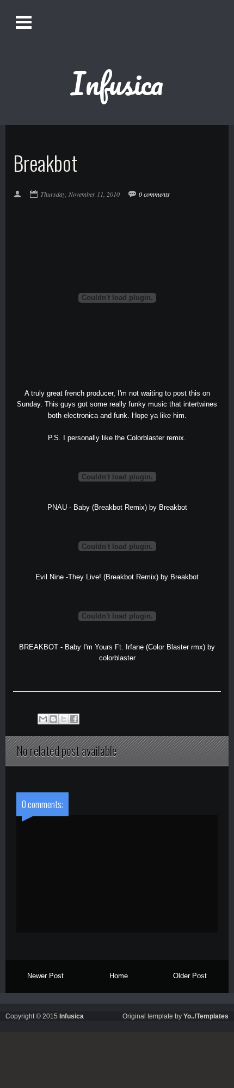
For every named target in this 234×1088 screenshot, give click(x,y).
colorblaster (117, 658)
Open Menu (24, 22)
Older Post (190, 976)
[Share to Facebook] (74, 719)
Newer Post (45, 976)
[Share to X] (63, 719)
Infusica (117, 83)
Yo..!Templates (206, 1016)
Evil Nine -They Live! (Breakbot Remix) (96, 577)
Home (118, 976)
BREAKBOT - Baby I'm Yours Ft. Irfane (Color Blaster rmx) (112, 647)
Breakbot (173, 507)
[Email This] (43, 719)
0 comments (154, 194)
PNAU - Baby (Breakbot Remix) (97, 507)
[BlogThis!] (53, 719)
